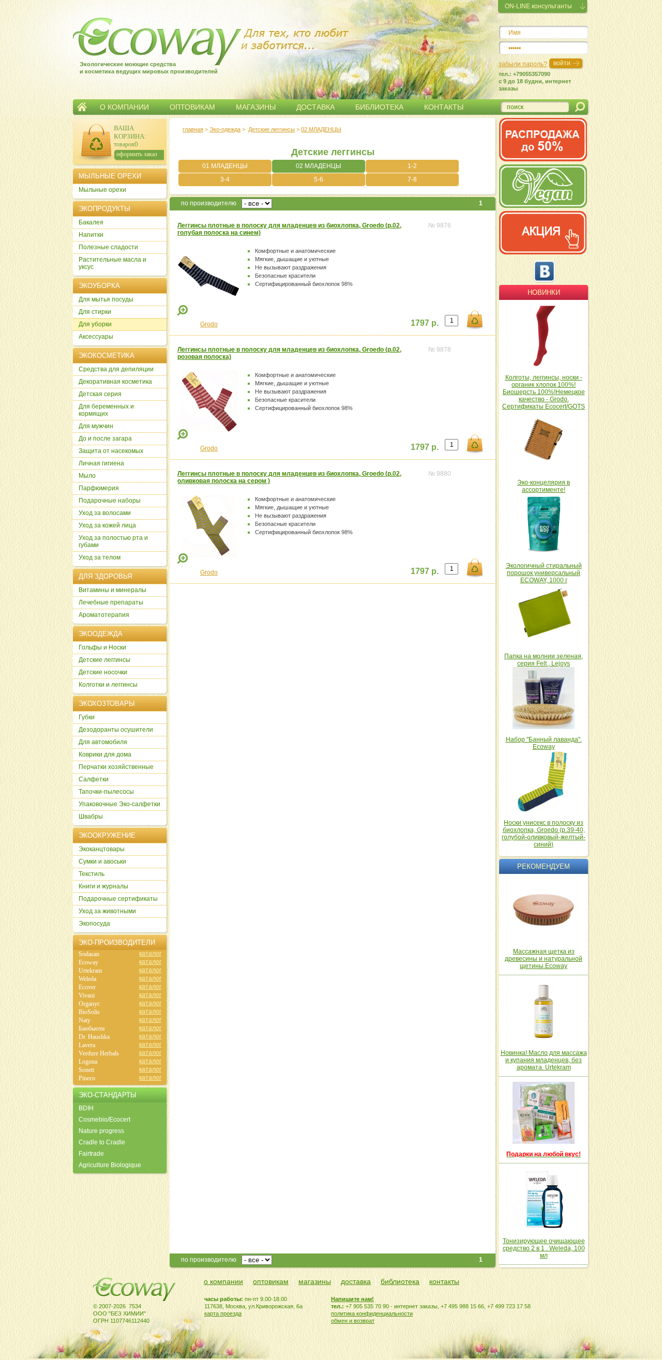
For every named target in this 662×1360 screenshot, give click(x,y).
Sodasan (89, 954)
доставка (356, 1281)
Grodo (209, 324)
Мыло (87, 475)
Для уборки (95, 324)
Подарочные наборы (110, 500)
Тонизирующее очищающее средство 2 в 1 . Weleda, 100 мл (544, 1248)
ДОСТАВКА (315, 107)
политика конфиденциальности (372, 1313)
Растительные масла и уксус (112, 263)
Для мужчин (96, 426)
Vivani (87, 995)
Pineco (87, 1078)
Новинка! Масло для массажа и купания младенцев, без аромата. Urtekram (544, 1060)
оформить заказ (136, 154)
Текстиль (91, 874)
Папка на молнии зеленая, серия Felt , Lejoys (543, 660)
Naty (85, 1020)
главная (193, 129)
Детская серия (100, 394)
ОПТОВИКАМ (192, 107)
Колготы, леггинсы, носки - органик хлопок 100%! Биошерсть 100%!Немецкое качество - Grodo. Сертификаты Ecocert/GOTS (543, 392)
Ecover (87, 987)
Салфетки (94, 779)
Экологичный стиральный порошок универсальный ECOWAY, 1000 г (544, 573)
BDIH (86, 1108)
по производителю (208, 203)
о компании (223, 1281)
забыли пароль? (523, 64)
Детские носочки (103, 672)
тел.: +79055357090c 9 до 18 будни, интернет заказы (535, 81)
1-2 (412, 166)
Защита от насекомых (111, 451)
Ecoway (88, 962)
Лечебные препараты (111, 602)
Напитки (91, 234)
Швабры (91, 816)
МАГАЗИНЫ (256, 107)
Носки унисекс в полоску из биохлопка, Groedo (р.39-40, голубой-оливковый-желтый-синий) (543, 833)
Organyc (89, 1003)
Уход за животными (107, 911)
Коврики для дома (105, 754)
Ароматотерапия (104, 614)
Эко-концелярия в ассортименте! (543, 486)
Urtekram (90, 970)
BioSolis (89, 1012)
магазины (314, 1281)
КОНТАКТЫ (443, 107)
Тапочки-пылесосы (106, 791)
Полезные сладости (108, 247)
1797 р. (425, 323)
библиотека (400, 1281)
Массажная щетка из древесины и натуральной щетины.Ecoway (543, 959)
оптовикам (271, 1281)
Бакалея (91, 222)
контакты (444, 1281)
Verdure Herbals (99, 1053)
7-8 (412, 179)
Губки (87, 717)
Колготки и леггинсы (108, 684)
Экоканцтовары (102, 849)
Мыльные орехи (102, 189)
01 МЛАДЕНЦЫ (225, 166)
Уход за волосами (105, 513)
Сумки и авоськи (102, 861)
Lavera (87, 1045)
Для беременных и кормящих (106, 410)
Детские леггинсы (271, 129)
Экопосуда (94, 923)
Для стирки (95, 311)
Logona (88, 1061)
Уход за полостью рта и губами (113, 541)
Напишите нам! (352, 1299)
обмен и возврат (352, 1321)
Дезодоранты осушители (116, 729)
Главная (82, 107)
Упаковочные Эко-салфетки (119, 804)
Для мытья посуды (106, 299)
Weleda (87, 979)
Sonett (86, 1070)
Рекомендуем (543, 866)
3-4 (225, 179)
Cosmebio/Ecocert (104, 1119)
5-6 (318, 179)
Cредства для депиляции (116, 369)
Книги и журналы (103, 886)
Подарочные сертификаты (118, 898)
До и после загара (105, 438)
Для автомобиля (103, 742)
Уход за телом (100, 557)
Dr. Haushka (94, 1036)
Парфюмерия (99, 488)
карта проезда (223, 1313)
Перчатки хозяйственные (116, 766)
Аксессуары (96, 336)
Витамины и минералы (112, 590)
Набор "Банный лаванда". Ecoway (544, 743)
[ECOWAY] (139, 38)
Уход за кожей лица (107, 525)
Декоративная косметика (115, 381)
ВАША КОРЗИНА (129, 132)
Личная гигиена (101, 463)
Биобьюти (91, 1028)
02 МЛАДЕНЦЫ (318, 166)
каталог (150, 953)
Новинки (544, 292)
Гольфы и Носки (102, 647)
